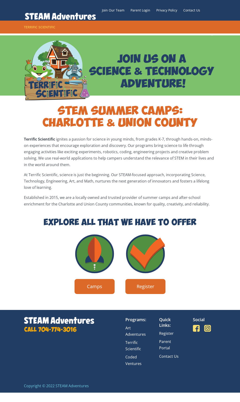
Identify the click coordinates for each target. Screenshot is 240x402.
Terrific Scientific (39, 27)
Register (145, 286)
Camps (94, 286)
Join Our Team (113, 10)
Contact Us (191, 10)
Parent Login (140, 10)
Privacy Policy (166, 10)
